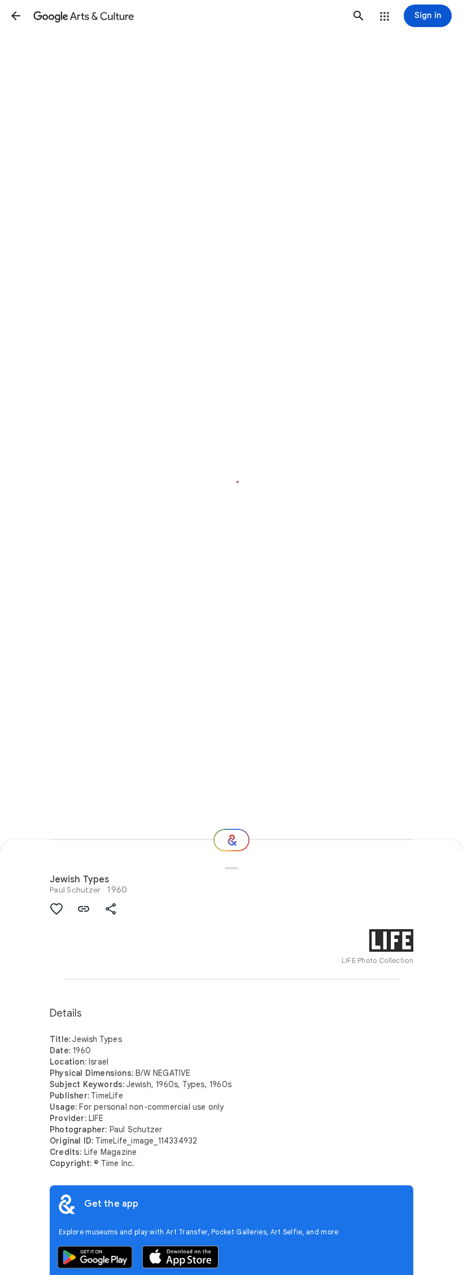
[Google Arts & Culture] (187, 16)
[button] (15, 15)
